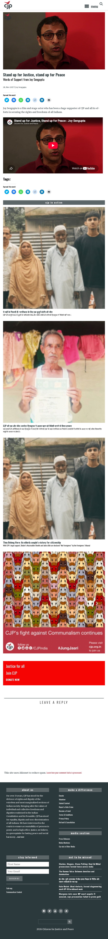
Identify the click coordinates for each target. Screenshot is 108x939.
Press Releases (64, 838)
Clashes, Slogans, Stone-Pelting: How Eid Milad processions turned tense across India (80, 865)
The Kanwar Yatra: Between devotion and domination (76, 872)
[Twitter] (49, 911)
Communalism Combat (14, 892)
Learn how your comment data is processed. (64, 772)
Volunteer (62, 799)
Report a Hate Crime (66, 807)
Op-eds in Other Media (67, 846)
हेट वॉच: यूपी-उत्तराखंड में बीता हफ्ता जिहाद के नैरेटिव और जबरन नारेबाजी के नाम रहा (79, 880)
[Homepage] (66, 911)
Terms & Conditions (66, 814)
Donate (61, 795)
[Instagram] (60, 911)
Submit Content (64, 803)
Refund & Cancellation (67, 822)
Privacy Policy (64, 818)
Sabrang (9, 888)
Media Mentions (64, 842)
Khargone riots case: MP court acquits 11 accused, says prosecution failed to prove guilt (80, 895)
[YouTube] (55, 911)
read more (20, 836)
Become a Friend (65, 811)
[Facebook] (44, 911)
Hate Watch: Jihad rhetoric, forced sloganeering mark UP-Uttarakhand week (80, 888)
